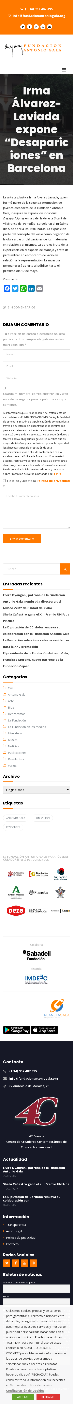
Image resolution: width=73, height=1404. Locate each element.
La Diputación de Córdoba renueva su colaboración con (31, 1198)
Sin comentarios (21, 307)
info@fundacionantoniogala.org (38, 16)
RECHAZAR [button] (48, 1397)
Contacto (12, 1244)
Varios (12, 765)
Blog (11, 707)
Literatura (15, 733)
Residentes (16, 759)
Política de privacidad (53, 481)
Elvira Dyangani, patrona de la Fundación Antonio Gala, (34, 1169)
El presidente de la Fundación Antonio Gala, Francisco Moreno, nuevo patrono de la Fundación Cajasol (36, 659)
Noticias (13, 746)
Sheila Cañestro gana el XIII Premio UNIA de (36, 1184)
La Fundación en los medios (27, 727)
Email (6, 1296)
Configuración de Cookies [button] (25, 1390)
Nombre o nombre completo (19, 1282)
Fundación (42, 818)
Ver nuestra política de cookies (31, 1385)
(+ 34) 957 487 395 (38, 9)
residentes (13, 827)
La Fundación (17, 720)
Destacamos (17, 714)
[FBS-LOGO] (36, 955)
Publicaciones (17, 753)
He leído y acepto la (36, 483)
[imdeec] (36, 979)
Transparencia (16, 1225)
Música (12, 740)
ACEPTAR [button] (23, 1397)
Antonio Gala (16, 694)
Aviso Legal (14, 1231)
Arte (11, 701)
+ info (57, 474)
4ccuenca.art (42, 1147)
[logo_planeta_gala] (57, 1009)
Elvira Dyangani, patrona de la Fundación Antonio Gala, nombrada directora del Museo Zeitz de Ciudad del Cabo (34, 601)
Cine (11, 688)
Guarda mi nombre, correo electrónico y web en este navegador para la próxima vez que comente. (35, 399)
